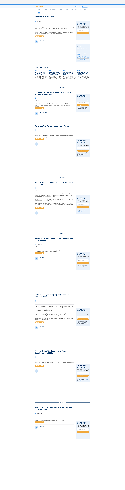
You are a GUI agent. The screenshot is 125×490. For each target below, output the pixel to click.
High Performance (73, 9)
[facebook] (76, 6)
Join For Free (82, 32)
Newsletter (85, 6)
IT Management (45, 9)
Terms (87, 36)
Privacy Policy (80, 37)
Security (66, 9)
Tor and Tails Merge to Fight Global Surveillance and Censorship (83, 73)
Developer (60, 9)
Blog (85, 9)
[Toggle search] (89, 6)
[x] (79, 6)
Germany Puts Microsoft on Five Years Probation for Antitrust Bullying (40, 73)
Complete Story (39, 36)
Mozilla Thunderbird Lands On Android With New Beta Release (69, 73)
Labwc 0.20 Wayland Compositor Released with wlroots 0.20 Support (82, 53)
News (39, 9)
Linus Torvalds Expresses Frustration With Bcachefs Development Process (54, 73)
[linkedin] (77, 6)
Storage (80, 9)
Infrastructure (53, 9)
